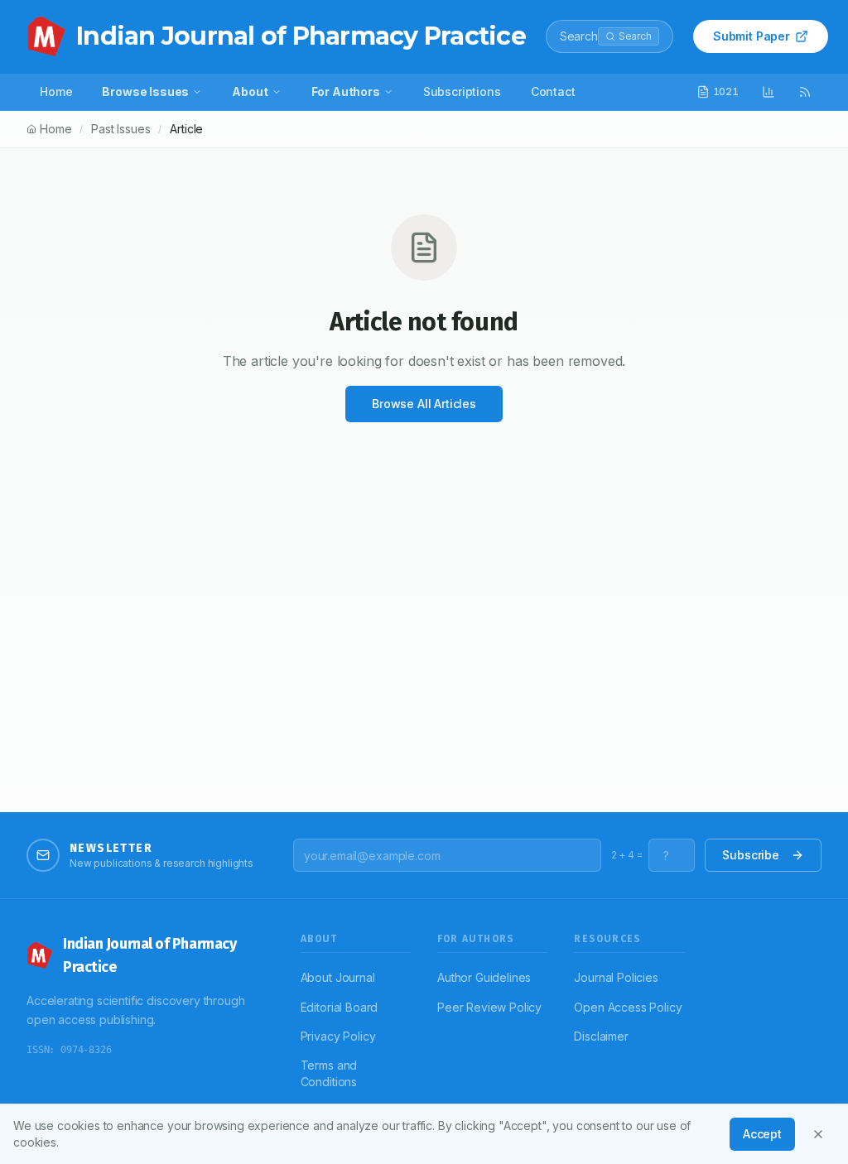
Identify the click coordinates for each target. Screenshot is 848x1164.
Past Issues (120, 129)
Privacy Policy (338, 1036)
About (249, 91)
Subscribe (750, 855)
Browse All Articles (424, 404)
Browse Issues (145, 91)
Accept (762, 1134)
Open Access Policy (628, 1007)
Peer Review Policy (489, 1007)
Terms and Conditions (329, 1073)
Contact (553, 91)
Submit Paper (751, 36)
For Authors (345, 91)
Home (56, 91)
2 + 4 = (627, 855)
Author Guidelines (484, 977)
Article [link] (186, 129)
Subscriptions (462, 91)
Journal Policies (616, 977)
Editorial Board (339, 1007)
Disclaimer (601, 1036)
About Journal (338, 977)
